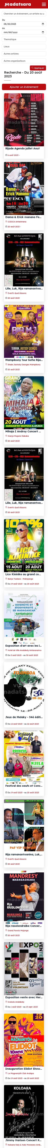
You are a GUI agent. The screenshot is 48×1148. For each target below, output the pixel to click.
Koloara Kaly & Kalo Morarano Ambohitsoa (27, 1145)
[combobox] (24, 39)
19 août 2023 (16, 584)
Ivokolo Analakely (15, 1002)
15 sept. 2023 (32, 1007)
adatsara (20, 4)
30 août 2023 (32, 655)
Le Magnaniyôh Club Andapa (20, 1073)
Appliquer (39, 68)
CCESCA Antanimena (16, 222)
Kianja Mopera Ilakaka (18, 436)
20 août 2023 (14, 226)
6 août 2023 (13, 155)
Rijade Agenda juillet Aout (22, 148)
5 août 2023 (16, 655)
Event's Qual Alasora (16, 293)
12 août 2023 (16, 724)
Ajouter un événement (24, 87)
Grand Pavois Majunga (17, 930)
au (3, 28)
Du (3, 20)
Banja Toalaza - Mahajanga (20, 579)
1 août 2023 (16, 1007)
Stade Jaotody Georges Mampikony (23, 364)
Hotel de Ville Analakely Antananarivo (24, 650)
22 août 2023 (33, 724)
